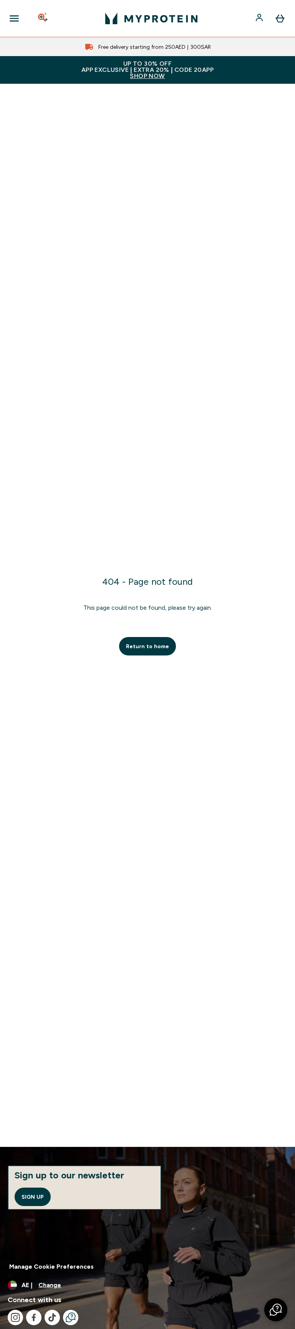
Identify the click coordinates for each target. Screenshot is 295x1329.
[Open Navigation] (14, 18)
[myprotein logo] (151, 18)
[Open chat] (70, 1317)
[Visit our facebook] (33, 1317)
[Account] (260, 18)
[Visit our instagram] (15, 1317)
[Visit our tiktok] (52, 1317)
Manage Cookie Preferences (51, 1266)
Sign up (33, 1197)
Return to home (147, 646)
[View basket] (280, 18)
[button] (275, 1309)
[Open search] (43, 18)
